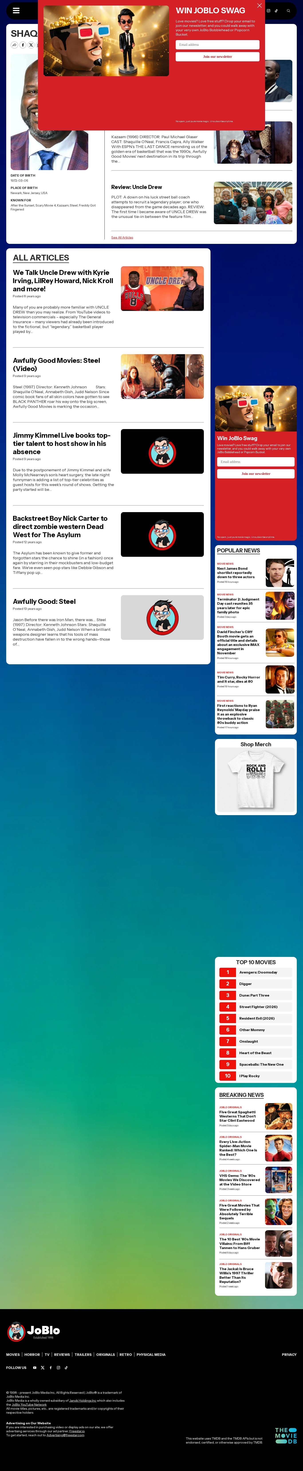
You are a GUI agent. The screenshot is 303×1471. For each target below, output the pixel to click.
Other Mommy (252, 1030)
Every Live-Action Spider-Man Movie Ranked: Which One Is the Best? (238, 1148)
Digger (245, 983)
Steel (74, 205)
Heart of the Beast (255, 1053)
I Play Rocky (249, 1076)
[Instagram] (268, 10)
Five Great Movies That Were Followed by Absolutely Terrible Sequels (239, 1211)
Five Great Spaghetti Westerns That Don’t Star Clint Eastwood (237, 1116)
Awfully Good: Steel (44, 601)
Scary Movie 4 (45, 205)
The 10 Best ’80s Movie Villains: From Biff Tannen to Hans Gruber (239, 1243)
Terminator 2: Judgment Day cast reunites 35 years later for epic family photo (238, 605)
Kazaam (63, 205)
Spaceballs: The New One (261, 1064)
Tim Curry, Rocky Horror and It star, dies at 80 (238, 679)
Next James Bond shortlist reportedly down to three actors (236, 572)
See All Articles (122, 237)
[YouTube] (34, 1367)
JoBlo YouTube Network (29, 1405)
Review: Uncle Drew (136, 187)
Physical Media (151, 1354)
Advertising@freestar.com (65, 1435)
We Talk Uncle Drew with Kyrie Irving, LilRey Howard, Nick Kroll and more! (63, 280)
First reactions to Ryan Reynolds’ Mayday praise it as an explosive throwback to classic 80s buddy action (238, 714)
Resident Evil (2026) (257, 1018)
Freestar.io (77, 1431)
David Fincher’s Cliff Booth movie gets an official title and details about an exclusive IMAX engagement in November (238, 642)
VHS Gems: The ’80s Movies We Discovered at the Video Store (239, 1180)
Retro (126, 1354)
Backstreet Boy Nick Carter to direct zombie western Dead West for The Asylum (60, 526)
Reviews (62, 1354)
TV (47, 1354)
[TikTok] (276, 10)
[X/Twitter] (43, 1367)
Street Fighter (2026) (258, 1007)
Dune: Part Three (254, 995)
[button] (16, 11)
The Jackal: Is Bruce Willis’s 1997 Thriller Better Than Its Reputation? (236, 1275)
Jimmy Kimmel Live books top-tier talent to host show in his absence (62, 443)
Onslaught (248, 1041)
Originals (105, 1354)
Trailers (83, 1354)
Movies (13, 1354)
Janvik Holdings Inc (82, 1401)
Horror (32, 1354)
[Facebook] (50, 1367)
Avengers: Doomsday (258, 972)
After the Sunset (22, 205)
